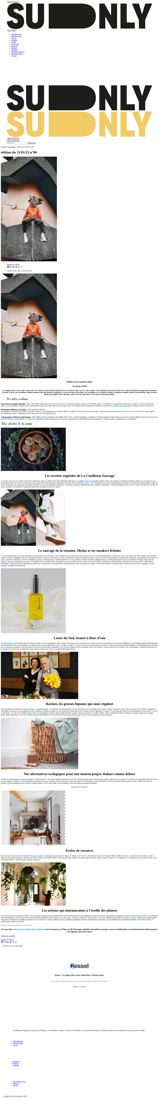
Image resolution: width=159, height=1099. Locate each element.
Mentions (16, 1083)
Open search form (13, 138)
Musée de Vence (130, 918)
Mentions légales (17, 54)
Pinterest (14, 48)
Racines (31, 709)
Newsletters (11, 147)
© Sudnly (6, 1096)
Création (14, 40)
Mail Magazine (16, 36)
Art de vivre (15, 44)
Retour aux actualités (8, 936)
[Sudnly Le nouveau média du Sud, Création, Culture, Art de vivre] (82, 1027)
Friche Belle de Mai (48, 413)
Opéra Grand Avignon (16, 419)
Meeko (82, 556)
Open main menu (13, 2)
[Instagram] (11, 266)
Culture (13, 42)
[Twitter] (16, 266)
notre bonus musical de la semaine (29, 929)
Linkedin (14, 50)
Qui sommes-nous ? (18, 52)
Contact (13, 56)
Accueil (3, 147)
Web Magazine (16, 34)
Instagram (14, 46)
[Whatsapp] (21, 266)
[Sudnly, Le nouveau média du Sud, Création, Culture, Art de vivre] (79, 110)
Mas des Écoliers (37, 856)
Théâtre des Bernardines (123, 406)
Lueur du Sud (6, 643)
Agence (13, 38)
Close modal (11, 30)
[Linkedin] (13, 266)
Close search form (13, 141)
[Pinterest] (19, 266)
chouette (4, 565)
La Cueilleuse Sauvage (83, 481)
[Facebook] (8, 266)
